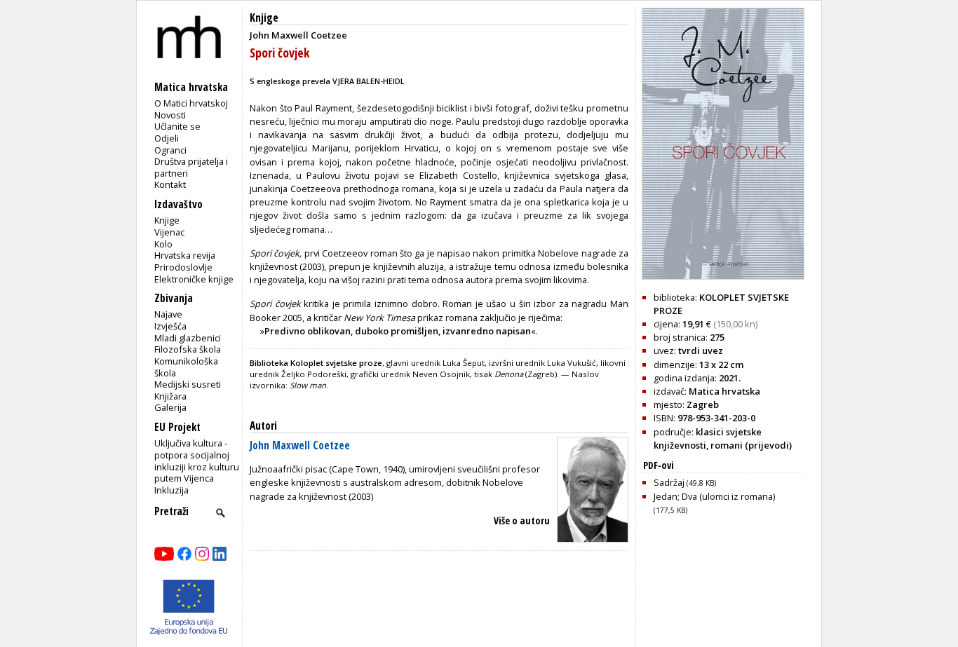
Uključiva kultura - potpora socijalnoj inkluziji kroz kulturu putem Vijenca (196, 460)
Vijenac (169, 232)
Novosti (170, 115)
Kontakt (170, 184)
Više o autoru (522, 520)
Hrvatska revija (184, 255)
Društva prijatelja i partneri (191, 167)
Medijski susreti (187, 384)
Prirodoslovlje (183, 267)
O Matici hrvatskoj (191, 103)
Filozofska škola (187, 349)
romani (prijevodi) (751, 445)
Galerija (170, 407)
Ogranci (170, 150)
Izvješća (170, 326)
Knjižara (170, 396)
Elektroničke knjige (194, 279)
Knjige (167, 220)
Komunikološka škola (186, 367)
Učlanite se (177, 126)
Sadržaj (685, 482)
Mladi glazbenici (187, 338)
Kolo (163, 244)
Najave (168, 314)
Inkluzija (171, 490)
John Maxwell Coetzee (300, 445)
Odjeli (166, 138)
